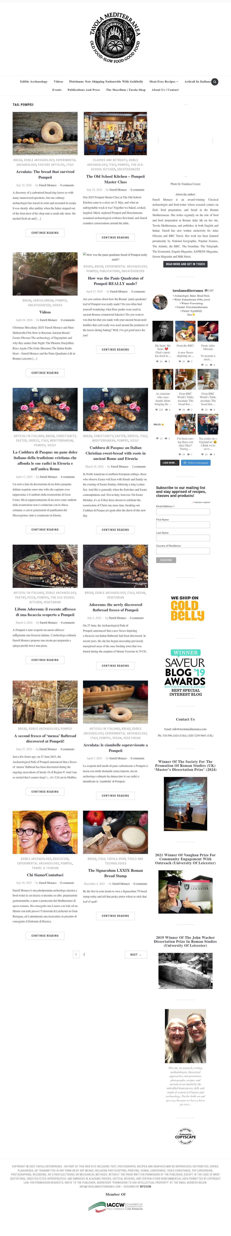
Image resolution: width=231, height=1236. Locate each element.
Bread (18, 160)
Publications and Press (84, 90)
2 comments (139, 466)
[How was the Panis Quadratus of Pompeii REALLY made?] (115, 256)
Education (61, 859)
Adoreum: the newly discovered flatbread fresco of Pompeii (115, 607)
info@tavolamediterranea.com (189, 729)
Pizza (31, 597)
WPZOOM (145, 1186)
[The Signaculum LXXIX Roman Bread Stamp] (115, 832)
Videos (58, 81)
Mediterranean (61, 440)
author (191, 194)
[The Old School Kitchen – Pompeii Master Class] (115, 133)
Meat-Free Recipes (162, 81)
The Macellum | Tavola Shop (126, 90)
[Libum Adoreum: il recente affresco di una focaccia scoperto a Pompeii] (45, 566)
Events (57, 90)
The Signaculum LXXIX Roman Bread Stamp (115, 873)
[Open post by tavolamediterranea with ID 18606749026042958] (208, 331)
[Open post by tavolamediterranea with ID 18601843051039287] (185, 331)
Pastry (20, 597)
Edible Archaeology (34, 81)
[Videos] (45, 273)
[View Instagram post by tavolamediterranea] (171, 339)
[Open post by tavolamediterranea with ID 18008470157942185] (185, 379)
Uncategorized (128, 169)
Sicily (51, 445)
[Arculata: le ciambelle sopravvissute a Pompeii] (115, 702)
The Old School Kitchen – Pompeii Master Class (115, 179)
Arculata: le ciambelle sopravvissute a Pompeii (115, 747)
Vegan (140, 593)
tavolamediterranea (162, 323)
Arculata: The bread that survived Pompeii (45, 174)
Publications (110, 271)
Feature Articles (51, 165)
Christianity (66, 436)
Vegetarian (52, 602)
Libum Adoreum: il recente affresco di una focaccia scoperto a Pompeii (45, 611)
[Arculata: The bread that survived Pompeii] (45, 133)
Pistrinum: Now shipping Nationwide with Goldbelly (106, 81)
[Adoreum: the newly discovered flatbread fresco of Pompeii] (115, 566)
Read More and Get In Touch (185, 264)
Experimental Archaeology (126, 266)
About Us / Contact (165, 90)
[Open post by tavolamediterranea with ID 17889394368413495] (162, 331)
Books (88, 266)
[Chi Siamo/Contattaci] (45, 832)
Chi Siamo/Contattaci (45, 875)
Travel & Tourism (45, 868)
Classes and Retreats (110, 160)
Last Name (162, 532)
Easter (21, 440)
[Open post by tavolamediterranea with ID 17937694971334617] (162, 379)
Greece (34, 440)
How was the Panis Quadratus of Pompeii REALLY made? (115, 281)
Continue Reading (45, 232)
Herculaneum (43, 300)
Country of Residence (168, 545)
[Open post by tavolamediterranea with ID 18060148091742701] (208, 424)
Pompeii (123, 165)
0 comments (67, 185)
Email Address (165, 506)
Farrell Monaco (47, 185)
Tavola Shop (116, 859)
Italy (70, 165)
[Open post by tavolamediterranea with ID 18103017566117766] (185, 424)
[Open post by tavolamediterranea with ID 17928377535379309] (162, 424)
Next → (136, 954)
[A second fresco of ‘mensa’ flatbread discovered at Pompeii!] (45, 702)
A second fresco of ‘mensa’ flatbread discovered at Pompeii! (45, 738)
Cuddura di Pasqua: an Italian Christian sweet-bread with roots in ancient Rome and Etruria (116, 453)
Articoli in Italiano (198, 81)
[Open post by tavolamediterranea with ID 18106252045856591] (208, 379)
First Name (162, 519)
